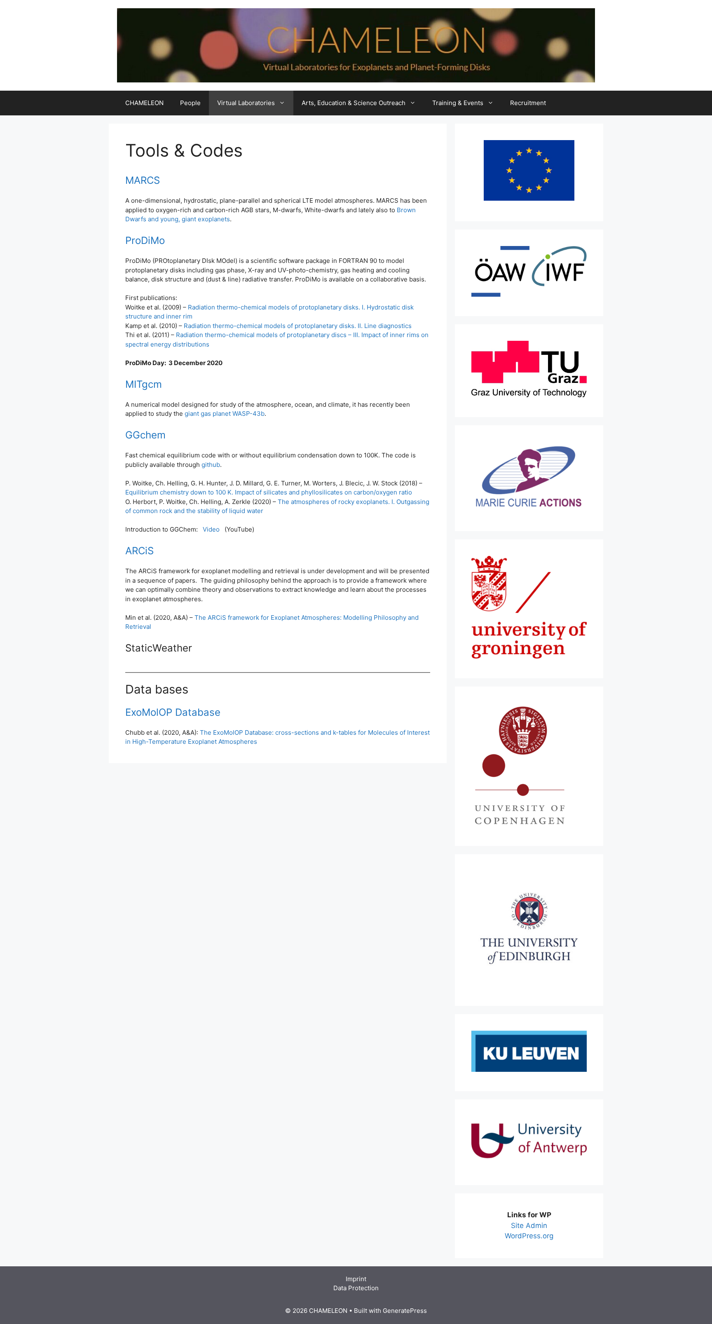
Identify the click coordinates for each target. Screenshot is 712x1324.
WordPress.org (529, 1236)
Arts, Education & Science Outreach (353, 103)
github (210, 465)
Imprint (356, 1279)
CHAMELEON (144, 103)
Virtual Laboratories (246, 103)
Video (211, 529)
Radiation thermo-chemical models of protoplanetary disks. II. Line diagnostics (298, 326)
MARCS (142, 180)
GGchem (145, 435)
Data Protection (356, 1288)
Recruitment (528, 103)
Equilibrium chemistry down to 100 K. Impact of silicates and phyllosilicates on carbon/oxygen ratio (268, 492)
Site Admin (529, 1225)
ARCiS (139, 551)
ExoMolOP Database (172, 712)
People (190, 103)
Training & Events (457, 103)
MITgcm (143, 384)
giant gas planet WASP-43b (225, 413)
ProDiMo (145, 240)
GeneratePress (405, 1311)
